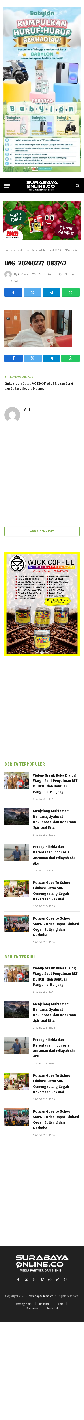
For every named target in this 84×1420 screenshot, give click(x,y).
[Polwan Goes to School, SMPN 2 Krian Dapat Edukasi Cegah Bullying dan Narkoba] (16, 923)
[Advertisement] (42, 475)
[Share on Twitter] (32, 292)
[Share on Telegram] (51, 292)
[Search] (77, 186)
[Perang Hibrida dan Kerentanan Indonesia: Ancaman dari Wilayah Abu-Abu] (16, 852)
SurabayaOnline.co (41, 1296)
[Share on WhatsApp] (71, 292)
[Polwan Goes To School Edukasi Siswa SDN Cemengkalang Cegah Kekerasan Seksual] (16, 888)
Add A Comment (42, 531)
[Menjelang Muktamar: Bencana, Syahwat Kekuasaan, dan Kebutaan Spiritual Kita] (16, 816)
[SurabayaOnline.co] (42, 185)
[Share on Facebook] (13, 292)
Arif (20, 274)
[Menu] (7, 186)
